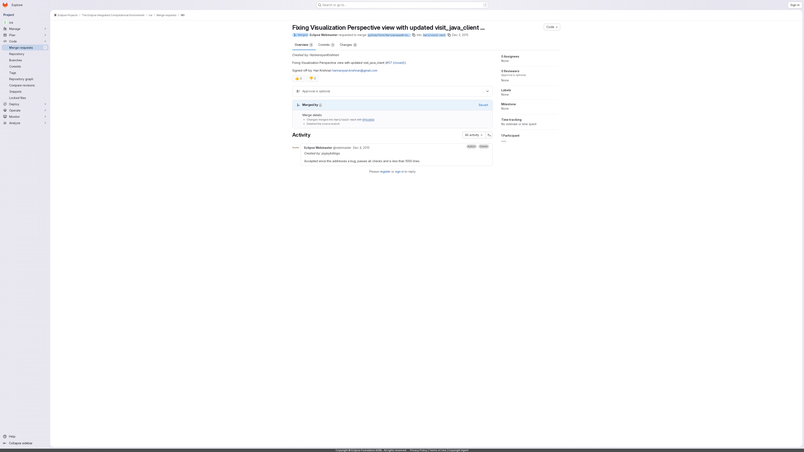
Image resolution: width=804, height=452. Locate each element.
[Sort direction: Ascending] (489, 135)
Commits (325, 44)
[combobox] (474, 135)
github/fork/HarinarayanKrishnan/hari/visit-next (389, 35)
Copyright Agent (458, 450)
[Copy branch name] (413, 34)
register (385, 171)
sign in (399, 171)
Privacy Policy (418, 450)
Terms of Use (437, 450)
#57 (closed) (395, 62)
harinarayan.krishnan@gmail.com (354, 70)
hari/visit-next (434, 35)
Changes (348, 44)
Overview (303, 44)
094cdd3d (368, 119)
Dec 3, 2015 (460, 35)
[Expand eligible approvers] (487, 91)
